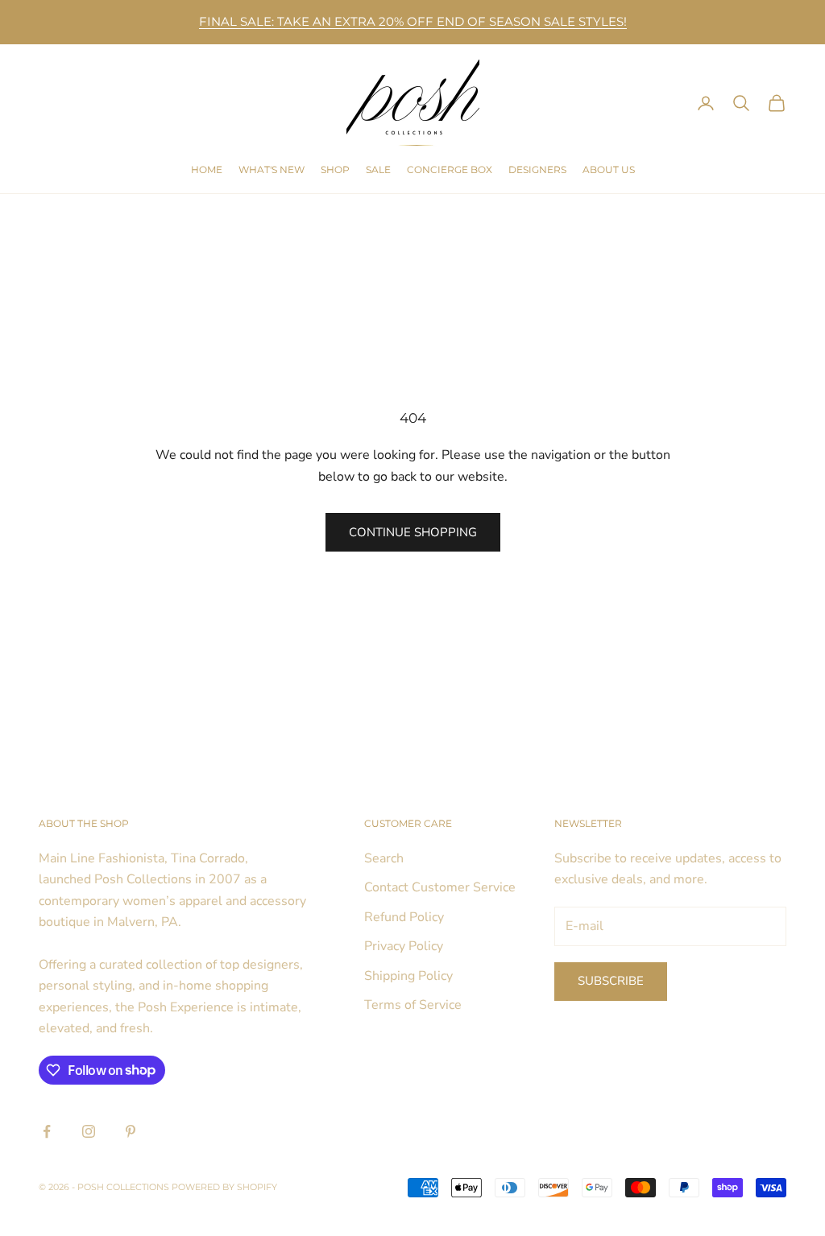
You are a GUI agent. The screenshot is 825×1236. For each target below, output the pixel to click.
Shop (335, 169)
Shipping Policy (408, 976)
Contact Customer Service (440, 887)
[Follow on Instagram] (89, 1131)
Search (384, 858)
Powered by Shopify (224, 1187)
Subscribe (611, 981)
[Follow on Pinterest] (130, 1131)
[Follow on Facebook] (47, 1131)
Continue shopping (413, 532)
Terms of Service (413, 1005)
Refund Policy (404, 917)
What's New (271, 169)
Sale (378, 169)
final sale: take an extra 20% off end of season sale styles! (413, 21)
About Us (608, 169)
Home (206, 169)
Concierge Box (449, 169)
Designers (537, 169)
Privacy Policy (403, 946)
